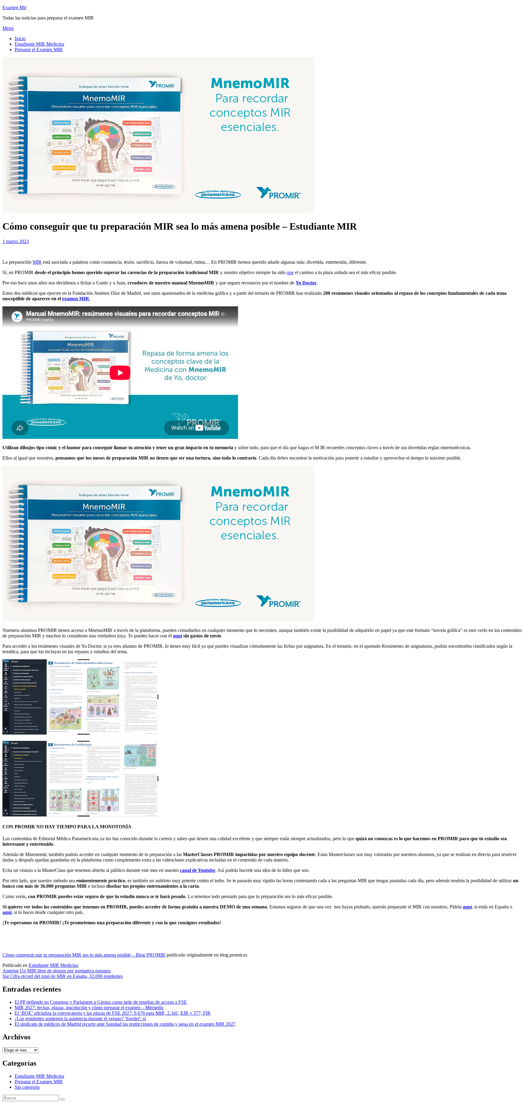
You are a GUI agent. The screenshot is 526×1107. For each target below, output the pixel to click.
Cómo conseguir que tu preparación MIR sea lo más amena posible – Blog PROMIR (83, 954)
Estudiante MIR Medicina (39, 44)
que (290, 272)
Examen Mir (14, 7)
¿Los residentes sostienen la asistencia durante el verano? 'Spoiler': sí (80, 1018)
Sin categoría (27, 1087)
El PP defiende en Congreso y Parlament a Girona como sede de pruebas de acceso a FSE (101, 1002)
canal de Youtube (197, 870)
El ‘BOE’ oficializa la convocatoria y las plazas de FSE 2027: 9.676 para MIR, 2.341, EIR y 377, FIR (113, 1013)
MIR (37, 262)
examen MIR (75, 298)
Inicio (20, 38)
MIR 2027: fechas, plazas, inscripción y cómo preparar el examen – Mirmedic (89, 1007)
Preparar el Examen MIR (39, 49)
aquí (177, 635)
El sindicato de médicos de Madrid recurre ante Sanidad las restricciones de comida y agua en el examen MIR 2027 (125, 1024)
